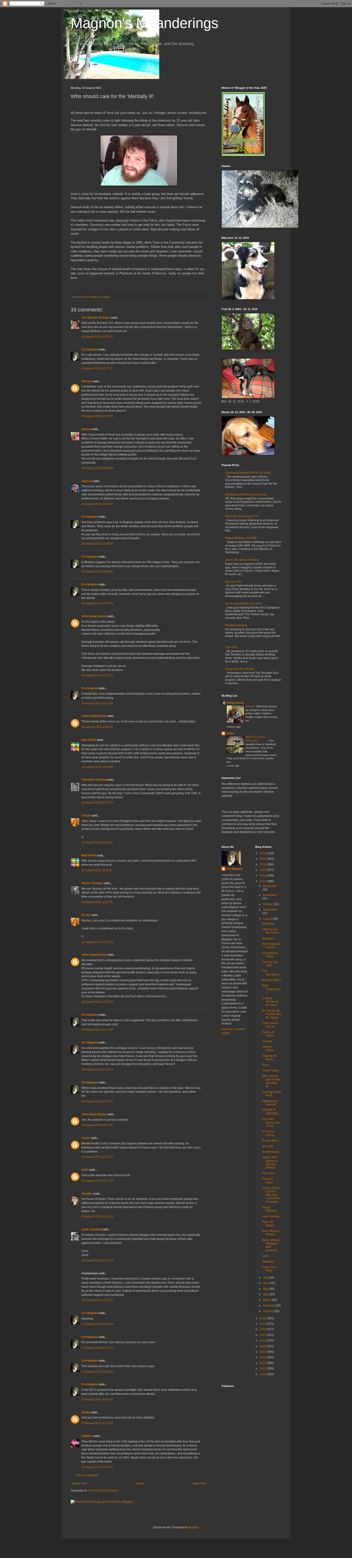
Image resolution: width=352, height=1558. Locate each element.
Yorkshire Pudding (93, 779)
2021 (263, 881)
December (270, 886)
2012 (263, 1363)
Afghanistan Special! (270, 1102)
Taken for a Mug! (269, 1268)
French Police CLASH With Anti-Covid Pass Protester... (271, 1194)
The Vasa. (268, 1173)
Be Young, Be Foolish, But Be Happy (271, 1014)
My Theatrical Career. (271, 945)
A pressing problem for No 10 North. (248, 472)
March (267, 1300)
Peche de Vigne (268, 1034)
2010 (263, 1374)
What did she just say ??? (241, 516)
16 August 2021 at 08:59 (97, 603)
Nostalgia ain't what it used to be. (246, 494)
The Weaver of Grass (95, 317)
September (270, 909)
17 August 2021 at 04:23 (97, 1399)
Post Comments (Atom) (103, 1490)
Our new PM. (233, 581)
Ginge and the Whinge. (240, 669)
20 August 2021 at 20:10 (97, 1467)
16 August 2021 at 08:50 (97, 543)
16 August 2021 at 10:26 (97, 703)
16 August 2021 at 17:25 (97, 1180)
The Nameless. (271, 972)
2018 (263, 1329)
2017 (263, 1335)
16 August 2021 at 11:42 (97, 842)
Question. (268, 1261)
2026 (263, 853)
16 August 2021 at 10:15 (97, 675)
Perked (250, 706)
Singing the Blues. (269, 1057)
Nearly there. (270, 1140)
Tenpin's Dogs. (267, 1180)
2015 (263, 1346)
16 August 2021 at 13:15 (97, 1101)
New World (89, 740)
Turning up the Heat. (271, 1093)
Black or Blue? (271, 980)
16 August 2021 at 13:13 (97, 1069)
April (266, 1294)
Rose (265, 1065)
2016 (263, 1340)
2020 (263, 1318)
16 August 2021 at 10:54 (97, 802)
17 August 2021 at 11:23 (97, 1423)
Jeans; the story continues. (242, 559)
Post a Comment (87, 1475)
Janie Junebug (91, 1229)
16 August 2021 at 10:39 (97, 727)
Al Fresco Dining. (268, 1133)
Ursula (86, 815)
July (266, 1277)
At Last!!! (267, 1146)
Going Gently (235, 702)
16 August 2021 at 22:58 (97, 1260)
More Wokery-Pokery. (271, 1232)
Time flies (231, 647)
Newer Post (79, 1483)
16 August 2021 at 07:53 (97, 416)
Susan (85, 1138)
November (270, 895)
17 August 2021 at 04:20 (97, 1324)
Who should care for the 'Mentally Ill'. (271, 1081)
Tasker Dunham (92, 883)
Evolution (268, 923)
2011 (263, 1368)
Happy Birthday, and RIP (241, 538)
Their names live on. (270, 1024)
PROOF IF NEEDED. (270, 1111)
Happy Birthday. (269, 1209)
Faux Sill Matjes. (268, 1223)
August (268, 918)
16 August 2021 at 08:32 (97, 504)
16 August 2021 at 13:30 (97, 1125)
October (268, 904)
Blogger (193, 1527)
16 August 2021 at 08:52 (97, 571)
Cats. (265, 1256)
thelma (86, 429)
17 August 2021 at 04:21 (97, 1347)
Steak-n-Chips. (268, 1048)
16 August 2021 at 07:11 (97, 368)
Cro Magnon (89, 349)
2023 (263, 870)
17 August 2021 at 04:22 (97, 1371)
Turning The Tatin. (270, 963)
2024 (263, 864)
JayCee (86, 481)
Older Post (199, 1483)
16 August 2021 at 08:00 (97, 468)
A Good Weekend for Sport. (270, 1002)
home (230, 733)
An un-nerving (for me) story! (243, 603)
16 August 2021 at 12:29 (97, 942)
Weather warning (236, 625)
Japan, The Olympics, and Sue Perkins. (270, 1162)
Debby (85, 1412)
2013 (263, 1357)
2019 (263, 1323)
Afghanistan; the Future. (271, 931)
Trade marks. (270, 1070)
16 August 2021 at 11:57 (97, 870)
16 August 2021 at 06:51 (97, 336)
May (266, 1289)
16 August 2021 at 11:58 (97, 902)
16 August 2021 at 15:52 (97, 1157)
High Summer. (271, 1216)
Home (140, 1483)
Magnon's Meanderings (144, 23)
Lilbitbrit (86, 1436)
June (266, 1283)
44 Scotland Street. (270, 954)
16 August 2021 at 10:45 (97, 767)
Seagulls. (268, 938)
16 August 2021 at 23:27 (97, 1300)
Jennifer (87, 1193)
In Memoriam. (271, 1151)
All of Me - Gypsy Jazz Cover (271, 1122)
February (269, 1305)
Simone (86, 381)
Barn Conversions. (271, 989)
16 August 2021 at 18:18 (97, 1216)
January (268, 1311)
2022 (263, 875)
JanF (84, 1169)
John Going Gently (93, 616)
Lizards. (267, 1041)
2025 (263, 858)
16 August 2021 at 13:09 (97, 1029)
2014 (263, 1351)
